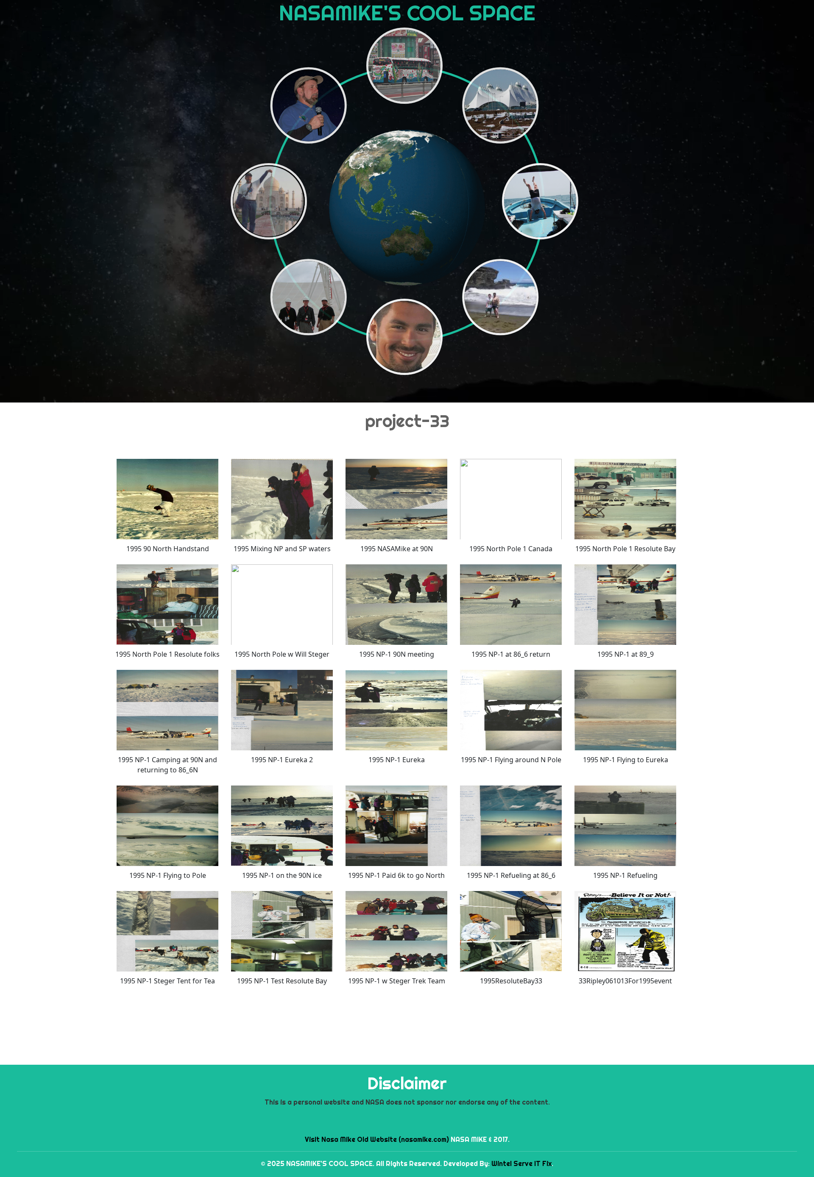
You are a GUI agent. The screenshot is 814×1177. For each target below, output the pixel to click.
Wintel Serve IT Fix (521, 1163)
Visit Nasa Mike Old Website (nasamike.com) (377, 1139)
